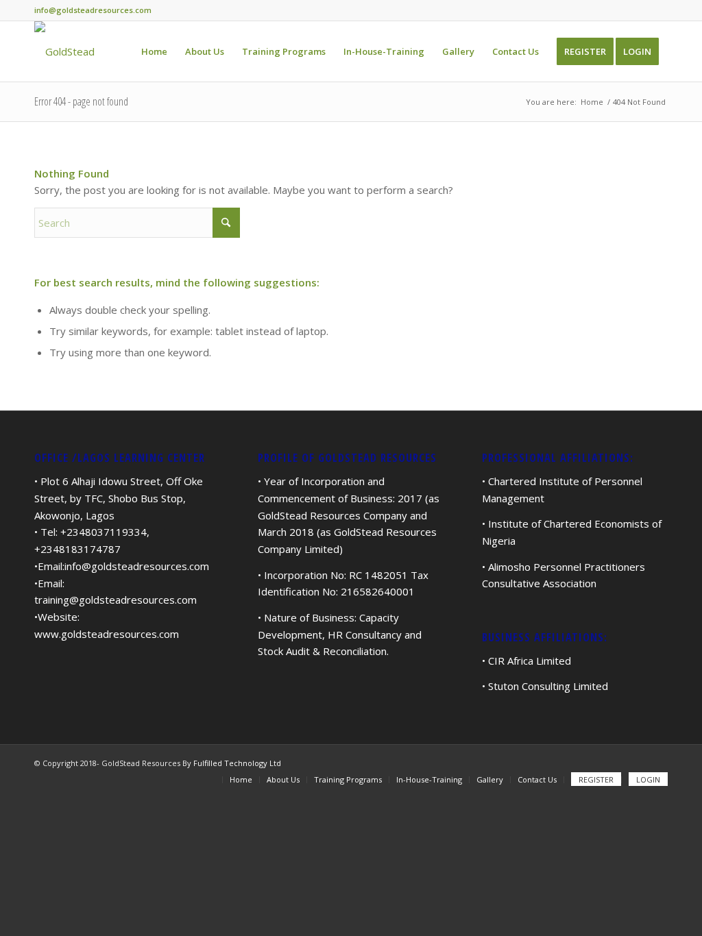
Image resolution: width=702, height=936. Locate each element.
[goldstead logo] (64, 51)
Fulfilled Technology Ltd (237, 763)
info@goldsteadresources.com (136, 566)
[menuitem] (154, 51)
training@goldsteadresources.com (115, 599)
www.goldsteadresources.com (106, 634)
